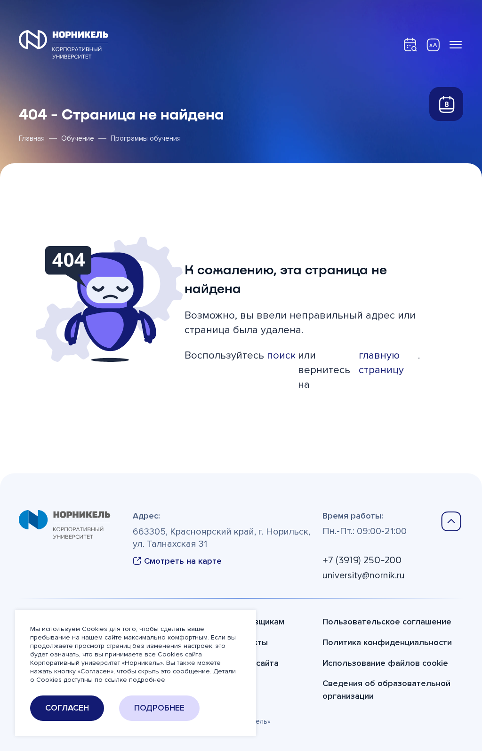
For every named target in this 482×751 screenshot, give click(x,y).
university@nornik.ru (363, 575)
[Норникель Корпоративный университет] (63, 44)
